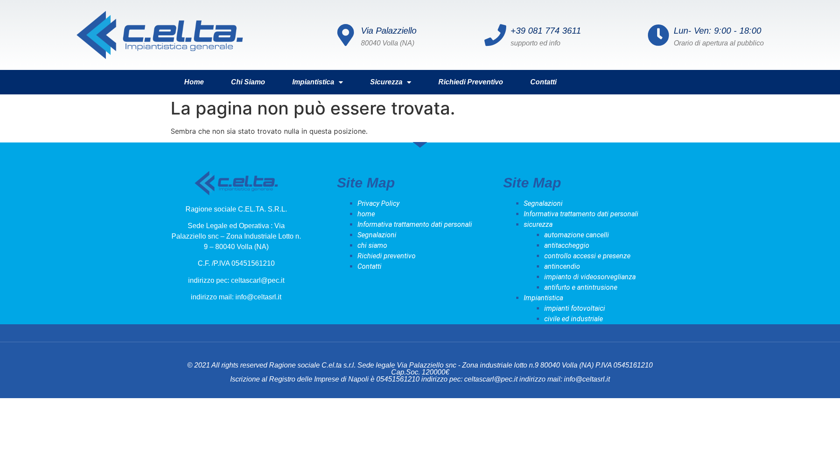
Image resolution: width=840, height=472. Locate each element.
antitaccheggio (566, 245)
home (194, 82)
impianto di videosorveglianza (590, 277)
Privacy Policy (378, 203)
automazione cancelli (576, 235)
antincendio (562, 266)
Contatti (543, 82)
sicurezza (386, 82)
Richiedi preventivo (470, 82)
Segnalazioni (376, 235)
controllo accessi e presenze (587, 256)
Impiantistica (313, 82)
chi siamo (248, 82)
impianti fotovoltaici (574, 308)
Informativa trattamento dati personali (414, 224)
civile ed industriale (573, 319)
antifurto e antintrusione (580, 287)
